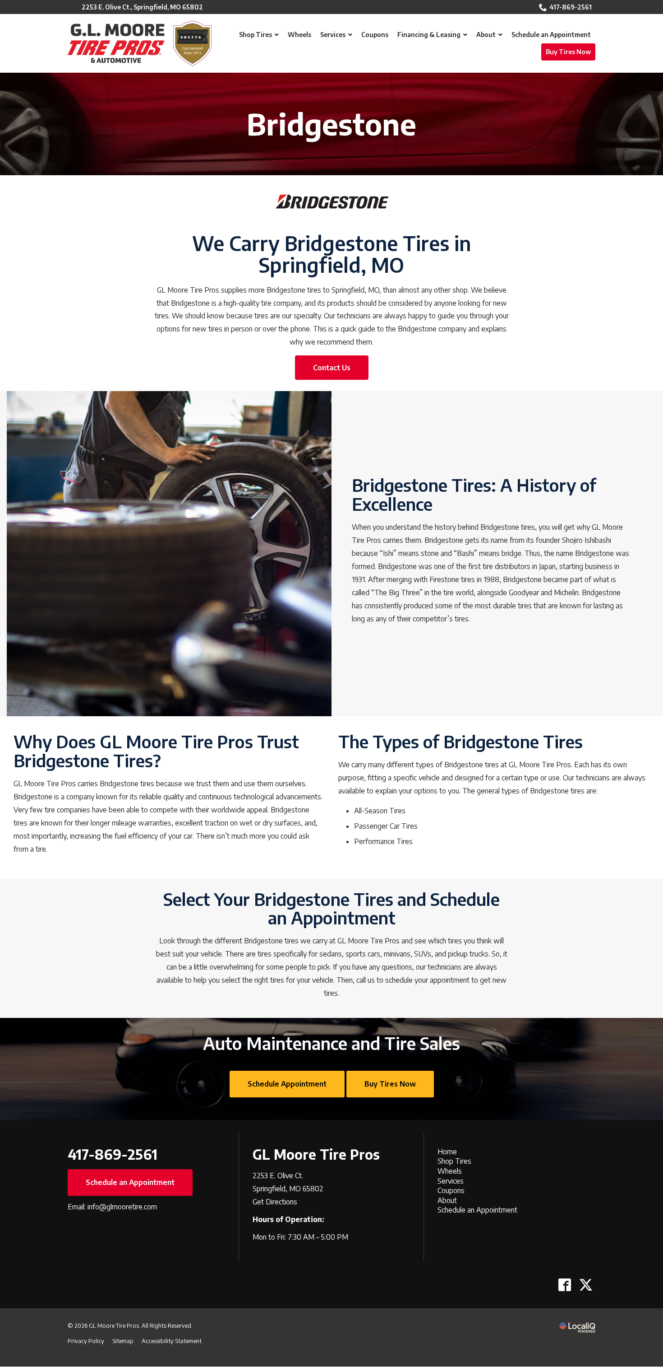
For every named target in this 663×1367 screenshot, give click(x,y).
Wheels (449, 1171)
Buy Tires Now (390, 1083)
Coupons (451, 1190)
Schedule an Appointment (130, 1182)
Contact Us (331, 367)
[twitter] (585, 1285)
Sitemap (123, 1340)
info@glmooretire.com (122, 1206)
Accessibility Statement (172, 1340)
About (447, 1200)
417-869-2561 (570, 7)
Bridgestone (331, 124)
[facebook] (564, 1285)
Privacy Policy (86, 1340)
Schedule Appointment (287, 1083)
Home (447, 1151)
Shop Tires (454, 1161)
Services (450, 1180)
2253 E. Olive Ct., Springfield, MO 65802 (142, 7)
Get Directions (275, 1201)
